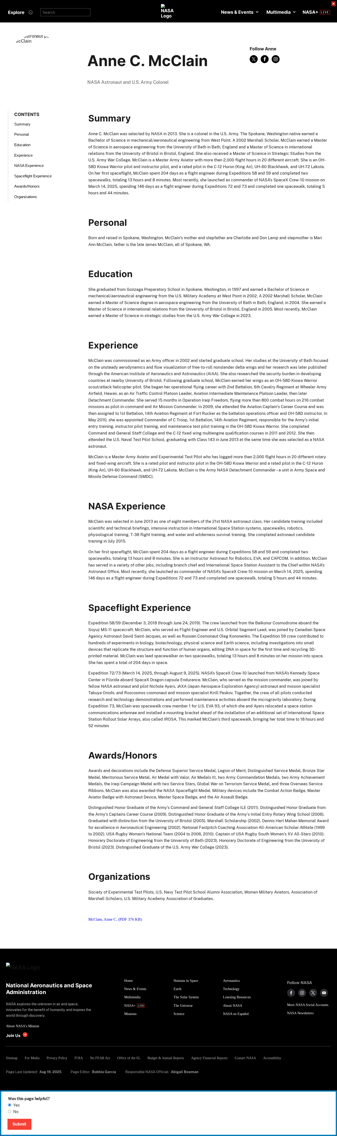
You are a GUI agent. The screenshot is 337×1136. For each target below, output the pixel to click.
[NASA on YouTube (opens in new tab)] (324, 993)
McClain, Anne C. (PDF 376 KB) (115, 919)
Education (22, 145)
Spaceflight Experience (33, 176)
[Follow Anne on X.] (254, 59)
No (15, 1111)
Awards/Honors (27, 186)
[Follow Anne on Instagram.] (276, 59)
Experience (23, 155)
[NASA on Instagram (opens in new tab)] (302, 993)
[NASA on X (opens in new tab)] (313, 993)
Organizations (25, 197)
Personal (21, 134)
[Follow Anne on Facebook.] (265, 59)
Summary (22, 124)
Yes (16, 1105)
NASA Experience (29, 165)
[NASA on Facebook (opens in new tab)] (291, 993)
